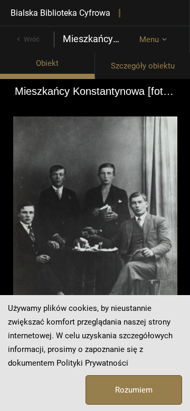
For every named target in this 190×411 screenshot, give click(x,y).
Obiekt (47, 63)
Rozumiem (134, 390)
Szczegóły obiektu (143, 66)
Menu (149, 39)
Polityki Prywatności (92, 363)
